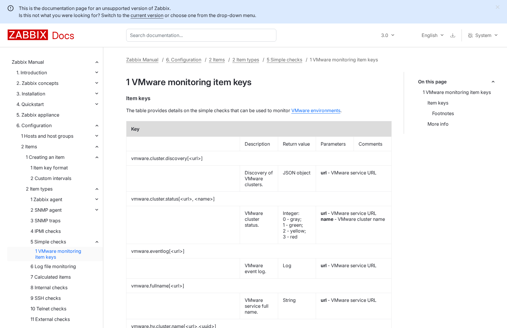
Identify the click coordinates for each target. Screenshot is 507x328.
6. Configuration (34, 125)
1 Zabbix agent (46, 199)
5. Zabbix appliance (37, 115)
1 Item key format (49, 168)
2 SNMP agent (46, 210)
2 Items (29, 146)
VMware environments (315, 110)
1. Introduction (31, 72)
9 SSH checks (46, 298)
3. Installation (30, 94)
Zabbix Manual (28, 62)
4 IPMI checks (46, 231)
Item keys (437, 103)
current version (147, 15)
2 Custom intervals (51, 178)
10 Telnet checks (48, 309)
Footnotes (443, 113)
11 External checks (50, 319)
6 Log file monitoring (53, 266)
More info (438, 124)
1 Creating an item (45, 157)
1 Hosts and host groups (47, 136)
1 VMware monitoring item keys (58, 254)
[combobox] (202, 35)
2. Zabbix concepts (37, 83)
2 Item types (39, 189)
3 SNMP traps (45, 220)
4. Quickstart (30, 104)
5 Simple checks (48, 242)
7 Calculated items (51, 277)
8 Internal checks (49, 287)
